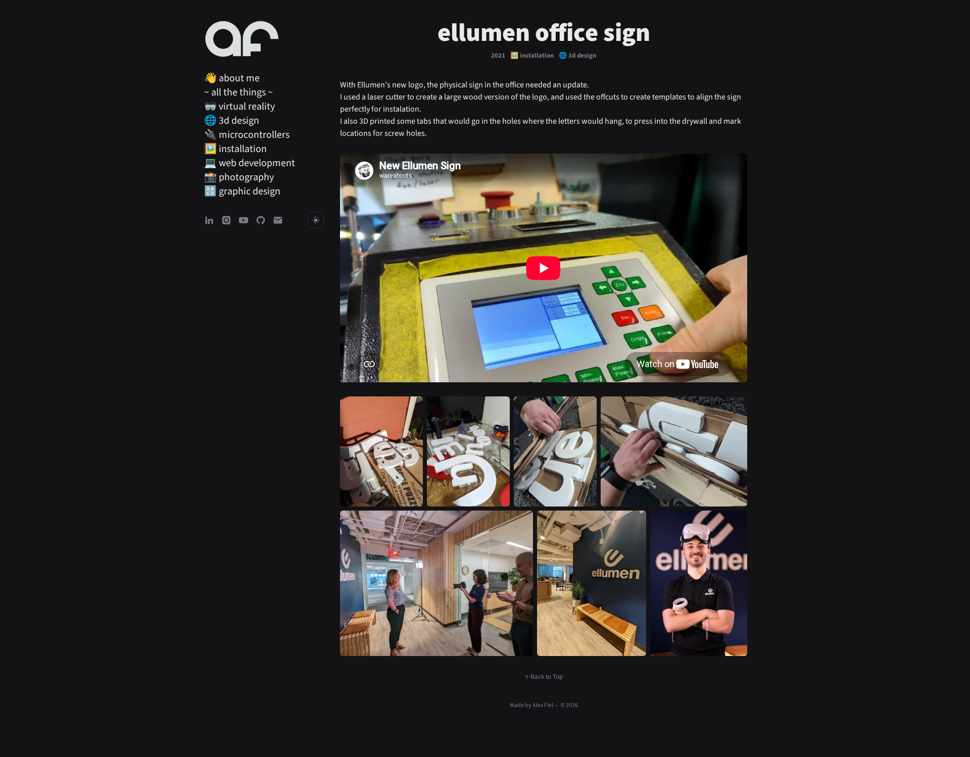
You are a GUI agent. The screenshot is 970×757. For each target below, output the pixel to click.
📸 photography (239, 177)
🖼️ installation (235, 149)
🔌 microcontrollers (246, 134)
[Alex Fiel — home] (242, 39)
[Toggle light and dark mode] (316, 220)
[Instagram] (226, 220)
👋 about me (232, 78)
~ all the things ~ (238, 92)
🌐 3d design (231, 120)
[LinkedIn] (209, 220)
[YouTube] (243, 220)
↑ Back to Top (544, 676)
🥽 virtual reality (239, 106)
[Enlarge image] (381, 451)
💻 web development (249, 163)
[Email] (278, 220)
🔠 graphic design (242, 191)
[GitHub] (261, 220)
